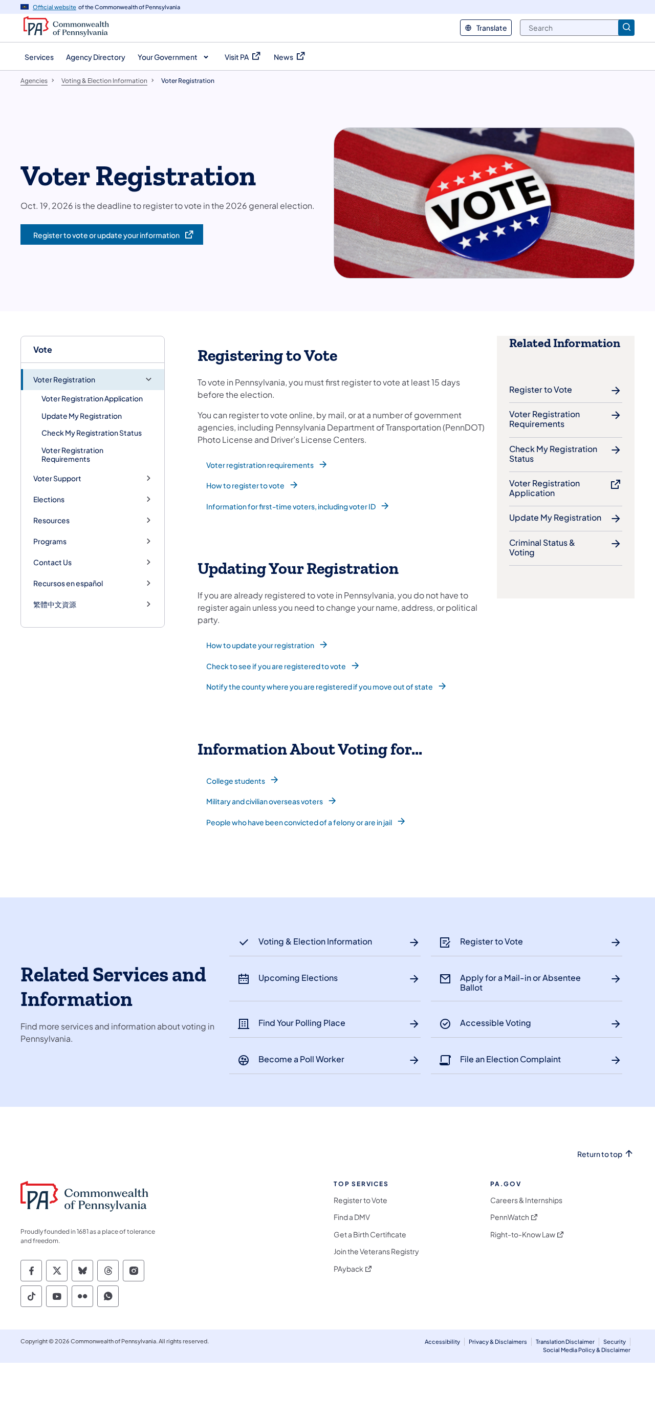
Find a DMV (352, 1217)
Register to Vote (360, 1200)
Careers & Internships (526, 1200)
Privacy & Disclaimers (498, 1341)
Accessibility (442, 1341)
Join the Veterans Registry (376, 1251)
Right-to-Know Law (522, 1234)
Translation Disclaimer (565, 1341)
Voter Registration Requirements (72, 454)
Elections (48, 499)
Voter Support (57, 478)
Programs (50, 541)
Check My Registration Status (91, 432)
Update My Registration (81, 415)
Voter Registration (64, 379)
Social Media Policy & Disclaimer (586, 1349)
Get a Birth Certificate (370, 1234)
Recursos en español (68, 583)
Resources (51, 520)
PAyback (348, 1268)
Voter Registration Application (92, 398)
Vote (42, 349)
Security (614, 1341)
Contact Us (52, 562)
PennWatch (509, 1217)
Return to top (599, 1154)
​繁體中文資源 (54, 604)
